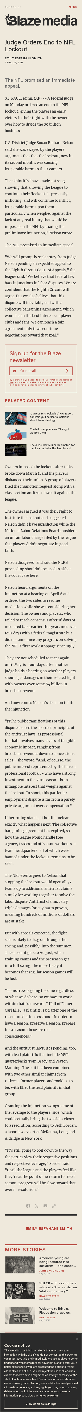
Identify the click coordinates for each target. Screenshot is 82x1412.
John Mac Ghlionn (51, 1271)
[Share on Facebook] (28, 1206)
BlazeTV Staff (49, 1296)
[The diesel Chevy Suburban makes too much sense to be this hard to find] (15, 449)
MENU (73, 7)
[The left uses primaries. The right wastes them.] (15, 434)
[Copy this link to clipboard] (54, 1206)
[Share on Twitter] (36, 1206)
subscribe (13, 7)
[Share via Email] (45, 1206)
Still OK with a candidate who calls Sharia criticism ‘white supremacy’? (58, 1287)
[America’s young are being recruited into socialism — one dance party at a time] (20, 1264)
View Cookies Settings (41, 1404)
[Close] (77, 1339)
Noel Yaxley (47, 1318)
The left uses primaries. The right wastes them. (49, 431)
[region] (41, 1372)
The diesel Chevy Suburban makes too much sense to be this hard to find (52, 447)
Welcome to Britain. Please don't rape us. (54, 1311)
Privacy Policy (50, 380)
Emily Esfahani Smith (23, 58)
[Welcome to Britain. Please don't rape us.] (20, 1315)
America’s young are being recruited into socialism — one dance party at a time (56, 1262)
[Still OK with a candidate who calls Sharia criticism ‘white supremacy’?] (20, 1290)
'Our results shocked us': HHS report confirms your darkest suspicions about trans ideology (51, 417)
